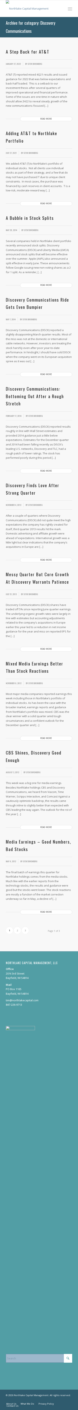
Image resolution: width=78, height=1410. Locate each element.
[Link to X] (69, 1399)
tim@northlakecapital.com (22, 1000)
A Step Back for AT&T (27, 51)
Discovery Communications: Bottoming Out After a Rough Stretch (35, 396)
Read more (46, 118)
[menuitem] (70, 8)
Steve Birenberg (35, 63)
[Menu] (70, 8)
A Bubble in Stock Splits (30, 218)
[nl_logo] (32, 8)
